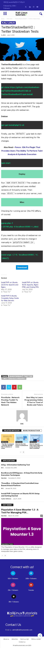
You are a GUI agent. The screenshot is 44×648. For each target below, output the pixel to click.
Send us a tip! (24, 639)
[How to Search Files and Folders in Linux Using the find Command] (36, 438)
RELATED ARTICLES (11, 430)
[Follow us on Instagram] (33, 7)
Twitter (28, 376)
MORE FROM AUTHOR (31, 430)
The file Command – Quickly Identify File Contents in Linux (7, 446)
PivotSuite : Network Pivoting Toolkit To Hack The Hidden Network (10, 401)
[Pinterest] (14, 387)
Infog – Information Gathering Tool (15, 465)
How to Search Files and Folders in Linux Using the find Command (36, 446)
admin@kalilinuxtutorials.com (22, 630)
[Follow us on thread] (13, 596)
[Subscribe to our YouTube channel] (37, 7)
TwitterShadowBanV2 (13, 378)
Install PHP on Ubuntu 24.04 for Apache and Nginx (9, 284)
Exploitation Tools (7, 544)
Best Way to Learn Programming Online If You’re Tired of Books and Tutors (34, 401)
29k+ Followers (13, 590)
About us (6, 639)
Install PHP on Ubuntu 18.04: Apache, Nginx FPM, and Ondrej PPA (30, 284)
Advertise (15, 639)
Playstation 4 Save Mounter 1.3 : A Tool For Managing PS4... (19, 511)
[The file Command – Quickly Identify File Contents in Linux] (7, 438)
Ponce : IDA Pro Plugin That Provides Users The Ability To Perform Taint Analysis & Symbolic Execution (22, 150)
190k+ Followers (31, 578)
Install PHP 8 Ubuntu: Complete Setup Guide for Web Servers (10, 298)
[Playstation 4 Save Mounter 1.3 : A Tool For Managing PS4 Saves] (22, 531)
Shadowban (15, 376)
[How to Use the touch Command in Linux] (22, 438)
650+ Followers (13, 578)
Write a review (36, 639)
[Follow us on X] (26, 7)
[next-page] (23, 452)
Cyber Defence (6, 499)
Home (3, 18)
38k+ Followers (14, 602)
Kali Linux (9, 18)
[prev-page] (20, 452)
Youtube (31, 590)
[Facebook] (3, 387)
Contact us (22, 642)
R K (4, 35)
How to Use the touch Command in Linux (21, 445)
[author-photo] (22, 415)
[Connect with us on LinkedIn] (30, 7)
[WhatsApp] (19, 387)
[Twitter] (9, 387)
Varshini (3, 478)
